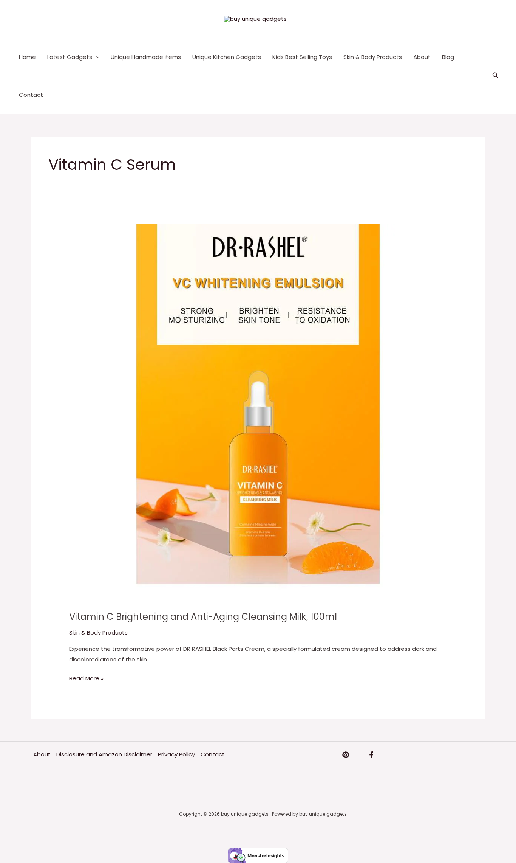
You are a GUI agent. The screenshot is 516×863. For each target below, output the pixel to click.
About (422, 57)
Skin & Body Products (372, 57)
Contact (31, 95)
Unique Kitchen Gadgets (226, 57)
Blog (448, 57)
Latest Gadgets (69, 57)
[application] (95, 57)
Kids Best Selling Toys (302, 57)
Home (27, 57)
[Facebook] (371, 754)
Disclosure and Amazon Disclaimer (104, 754)
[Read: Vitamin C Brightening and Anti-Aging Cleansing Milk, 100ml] (258, 412)
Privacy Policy (176, 754)
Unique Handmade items (146, 57)
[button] (495, 76)
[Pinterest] (345, 754)
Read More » (86, 677)
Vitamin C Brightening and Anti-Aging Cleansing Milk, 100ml (203, 616)
